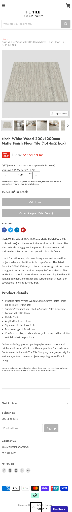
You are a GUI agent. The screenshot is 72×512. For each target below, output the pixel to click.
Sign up (51, 428)
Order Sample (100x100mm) (36, 213)
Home (5, 39)
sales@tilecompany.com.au (15, 446)
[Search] (65, 24)
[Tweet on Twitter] (10, 229)
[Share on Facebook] (4, 229)
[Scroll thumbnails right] (67, 125)
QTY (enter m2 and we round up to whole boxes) (28, 165)
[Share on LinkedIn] (16, 229)
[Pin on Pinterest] (23, 229)
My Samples (39, 507)
